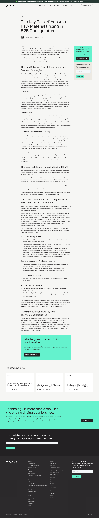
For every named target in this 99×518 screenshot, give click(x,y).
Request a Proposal (87, 5)
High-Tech (52, 469)
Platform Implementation (33, 465)
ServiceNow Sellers (32, 491)
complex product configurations (29, 221)
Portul (29, 479)
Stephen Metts (29, 37)
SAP (29, 499)
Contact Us (85, 420)
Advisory (26, 16)
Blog (22, 16)
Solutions (30, 478)
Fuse (29, 481)
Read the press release (49, 1)
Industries (52, 461)
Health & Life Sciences (55, 467)
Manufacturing (53, 463)
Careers (52, 497)
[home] (10, 6)
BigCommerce (31, 509)
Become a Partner (54, 490)
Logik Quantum (31, 483)
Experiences (30, 471)
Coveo (29, 505)
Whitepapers (53, 487)
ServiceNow (30, 489)
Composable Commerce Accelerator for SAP (38, 485)
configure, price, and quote (59, 221)
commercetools (31, 501)
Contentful (30, 503)
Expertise (30, 469)
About (51, 495)
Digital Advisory (31, 463)
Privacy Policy (15, 514)
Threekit (30, 507)
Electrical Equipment (54, 474)
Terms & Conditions (23, 514)
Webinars (52, 489)
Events (51, 485)
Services (30, 461)
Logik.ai (29, 493)
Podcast (52, 483)
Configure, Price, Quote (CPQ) (34, 475)
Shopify (30, 495)
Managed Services (32, 467)
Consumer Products (54, 472)
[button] (43, 6)
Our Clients (66, 5)
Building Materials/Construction (57, 470)
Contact (52, 499)
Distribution (52, 465)
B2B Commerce (31, 473)
